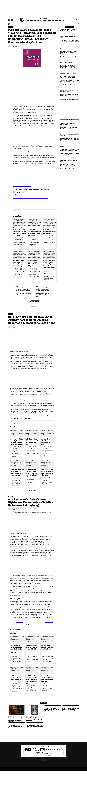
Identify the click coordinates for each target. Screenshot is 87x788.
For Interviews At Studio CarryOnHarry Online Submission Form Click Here (30, 198)
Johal (14, 327)
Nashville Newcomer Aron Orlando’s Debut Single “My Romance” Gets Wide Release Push (68, 36)
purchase (22, 155)
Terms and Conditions (48, 763)
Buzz (25, 24)
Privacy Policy (37, 763)
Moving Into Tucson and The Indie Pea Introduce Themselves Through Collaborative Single (69, 86)
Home (25, 763)
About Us (30, 763)
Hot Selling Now (50, 24)
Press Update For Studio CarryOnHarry (22, 186)
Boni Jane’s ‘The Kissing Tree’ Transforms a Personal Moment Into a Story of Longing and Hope (69, 47)
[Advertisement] (43, 8)
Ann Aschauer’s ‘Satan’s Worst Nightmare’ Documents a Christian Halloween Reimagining (68, 52)
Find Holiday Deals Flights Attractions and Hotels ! (31, 189)
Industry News (40, 24)
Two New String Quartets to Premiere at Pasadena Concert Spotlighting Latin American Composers (68, 30)
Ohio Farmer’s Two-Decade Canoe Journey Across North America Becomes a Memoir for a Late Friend (69, 41)
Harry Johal (15, 46)
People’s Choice (19, 415)
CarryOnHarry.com (30, 106)
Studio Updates (31, 24)
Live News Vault (49, 415)
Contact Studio (59, 24)
